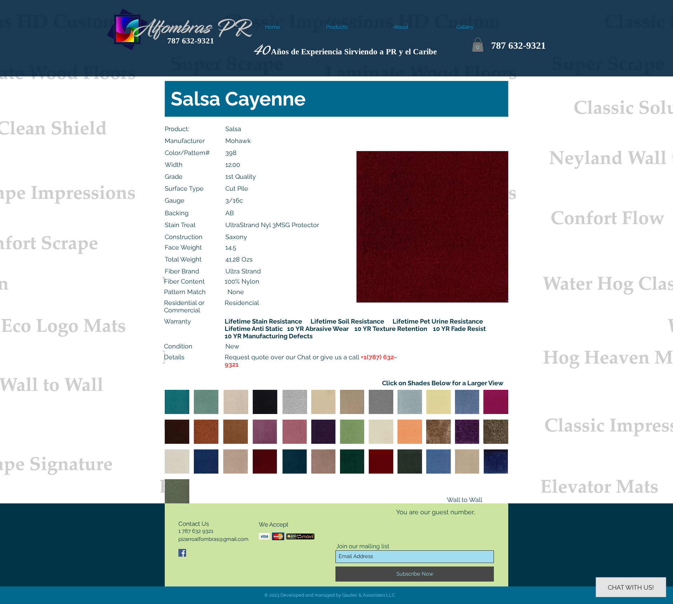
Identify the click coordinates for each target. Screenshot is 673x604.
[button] (478, 45)
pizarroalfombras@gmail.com (213, 539)
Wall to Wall (464, 499)
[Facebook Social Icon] (182, 553)
